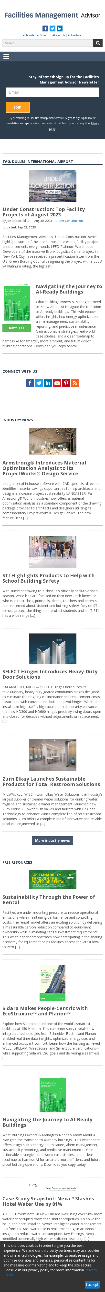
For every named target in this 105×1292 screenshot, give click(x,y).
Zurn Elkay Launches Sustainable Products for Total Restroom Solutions (51, 781)
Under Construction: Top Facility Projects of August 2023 (43, 212)
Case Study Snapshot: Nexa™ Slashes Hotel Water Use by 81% (48, 1201)
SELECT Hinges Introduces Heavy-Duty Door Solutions (49, 674)
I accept (92, 1284)
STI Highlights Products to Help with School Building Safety (48, 578)
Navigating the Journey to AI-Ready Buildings (69, 289)
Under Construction (69, 221)
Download (16, 328)
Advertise (74, 35)
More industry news (52, 840)
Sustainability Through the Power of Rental (48, 900)
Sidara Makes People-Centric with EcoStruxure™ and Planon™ (45, 1011)
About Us (58, 35)
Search (98, 43)
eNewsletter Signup (36, 35)
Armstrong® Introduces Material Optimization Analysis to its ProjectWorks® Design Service (44, 468)
